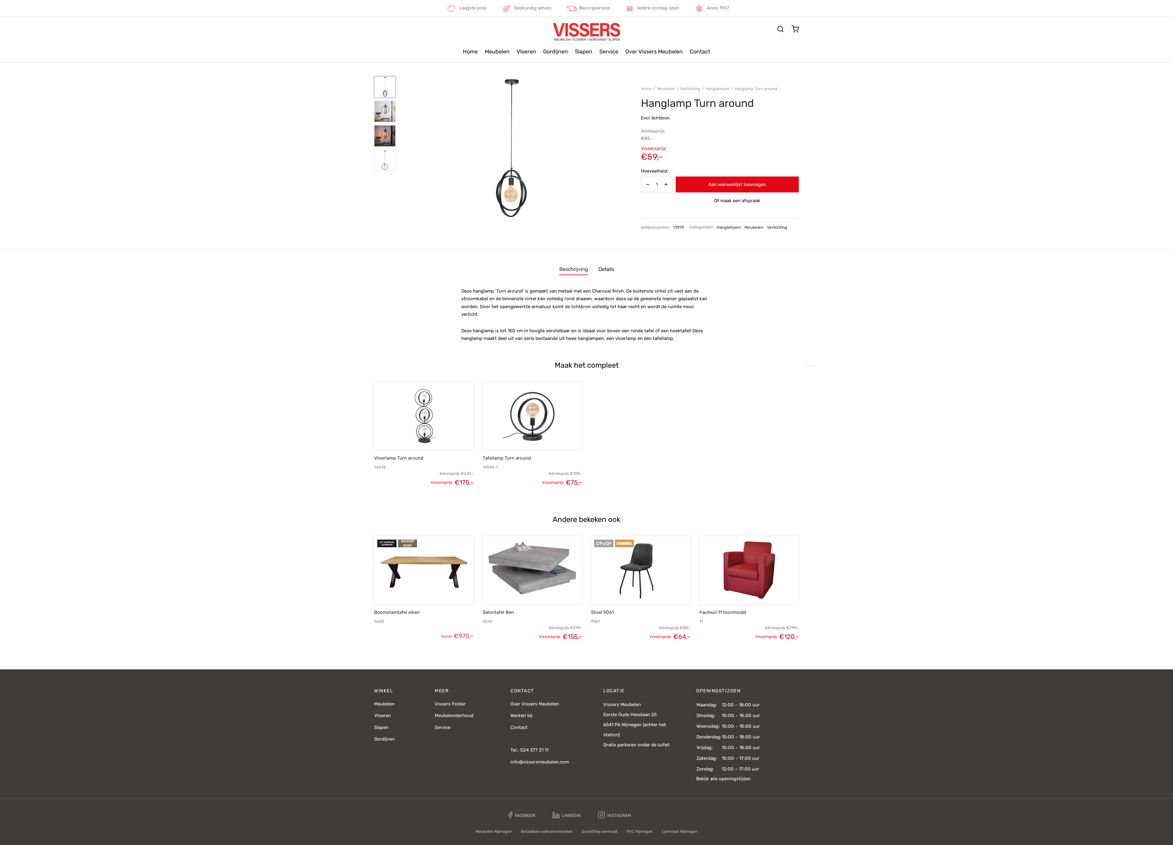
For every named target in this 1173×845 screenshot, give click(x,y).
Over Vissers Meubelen (654, 51)
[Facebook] (522, 815)
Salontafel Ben (498, 612)
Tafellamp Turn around (507, 458)
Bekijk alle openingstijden (723, 778)
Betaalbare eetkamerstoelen (546, 831)
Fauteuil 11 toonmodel (723, 612)
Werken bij (521, 715)
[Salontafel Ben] (532, 570)
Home (470, 51)
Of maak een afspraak (737, 200)
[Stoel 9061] (641, 570)
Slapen (583, 51)
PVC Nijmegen (640, 831)
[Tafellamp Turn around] (532, 416)
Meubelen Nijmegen (494, 831)
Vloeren (526, 51)
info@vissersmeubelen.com (539, 762)
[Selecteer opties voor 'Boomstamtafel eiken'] (413, 590)
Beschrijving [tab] (573, 269)
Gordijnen (555, 51)
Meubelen (497, 51)
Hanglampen (717, 88)
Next (612, 148)
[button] (413, 435)
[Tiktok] (653, 815)
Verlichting (690, 88)
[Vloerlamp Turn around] (424, 416)
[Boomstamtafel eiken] (424, 570)
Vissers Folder (450, 704)
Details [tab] (606, 269)
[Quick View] (434, 435)
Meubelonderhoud (454, 715)
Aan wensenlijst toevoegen (737, 184)
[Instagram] (615, 815)
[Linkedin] (566, 815)
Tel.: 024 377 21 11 (529, 750)
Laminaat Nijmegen (679, 831)
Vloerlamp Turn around (398, 458)
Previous (408, 148)
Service (608, 51)
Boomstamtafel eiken (397, 612)
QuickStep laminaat (599, 831)
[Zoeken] (780, 29)
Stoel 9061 (602, 612)
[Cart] (795, 29)
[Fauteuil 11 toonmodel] (749, 570)
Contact (700, 51)
